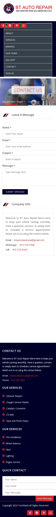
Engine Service (13, 462)
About (9, 33)
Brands (10, 46)
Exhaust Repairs (14, 396)
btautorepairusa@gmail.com (29, 240)
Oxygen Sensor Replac (17, 402)
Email (6, 140)
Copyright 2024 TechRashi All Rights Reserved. (25, 505)
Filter (8, 449)
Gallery (10, 59)
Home (9, 26)
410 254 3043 (19, 249)
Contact (11, 66)
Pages (20, 101)
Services (10, 39)
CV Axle (10, 414)
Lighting (10, 455)
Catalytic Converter (16, 408)
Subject (7, 153)
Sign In (10, 73)
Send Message (44, 498)
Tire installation (13, 437)
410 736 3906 (27, 244)
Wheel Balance (13, 443)
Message (8, 165)
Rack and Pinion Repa (17, 420)
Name (6, 127)
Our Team (11, 53)
